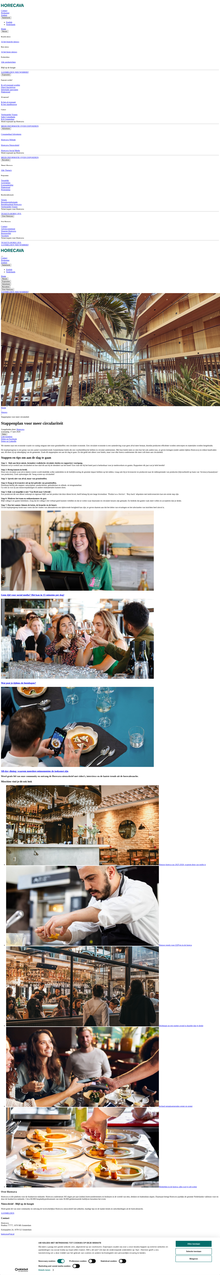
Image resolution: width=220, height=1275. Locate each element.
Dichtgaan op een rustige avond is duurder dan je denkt (181, 1026)
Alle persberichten (8, 62)
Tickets (4, 200)
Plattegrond (5, 92)
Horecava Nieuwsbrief (10, 145)
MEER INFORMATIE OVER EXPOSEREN (20, 126)
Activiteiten (5, 183)
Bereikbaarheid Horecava (11, 204)
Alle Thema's (6, 170)
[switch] (92, 1261)
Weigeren (193, 1259)
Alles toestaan (193, 1244)
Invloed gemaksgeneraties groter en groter (176, 1106)
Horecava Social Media (10, 150)
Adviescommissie (8, 229)
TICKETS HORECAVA (11, 214)
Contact (4, 226)
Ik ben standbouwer (9, 104)
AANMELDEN (7, 1213)
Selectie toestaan (193, 1251)
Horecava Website (8, 140)
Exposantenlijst (7, 185)
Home (3, 29)
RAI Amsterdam (7, 119)
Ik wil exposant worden (10, 85)
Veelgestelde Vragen (9, 115)
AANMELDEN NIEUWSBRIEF (15, 72)
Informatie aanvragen (9, 90)
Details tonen (44, 1270)
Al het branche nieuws (10, 42)
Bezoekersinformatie (9, 202)
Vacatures (5, 236)
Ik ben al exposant (8, 102)
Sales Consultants (8, 117)
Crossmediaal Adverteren (11, 134)
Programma (5, 190)
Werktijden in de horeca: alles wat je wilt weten (178, 1187)
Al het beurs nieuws (9, 52)
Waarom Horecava (8, 231)
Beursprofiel (6, 233)
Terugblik (5, 180)
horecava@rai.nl (7, 1234)
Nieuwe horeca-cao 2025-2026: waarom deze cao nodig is (182, 865)
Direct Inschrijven (8, 87)
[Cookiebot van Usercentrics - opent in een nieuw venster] (21, 1270)
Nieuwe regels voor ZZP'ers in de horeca (175, 945)
